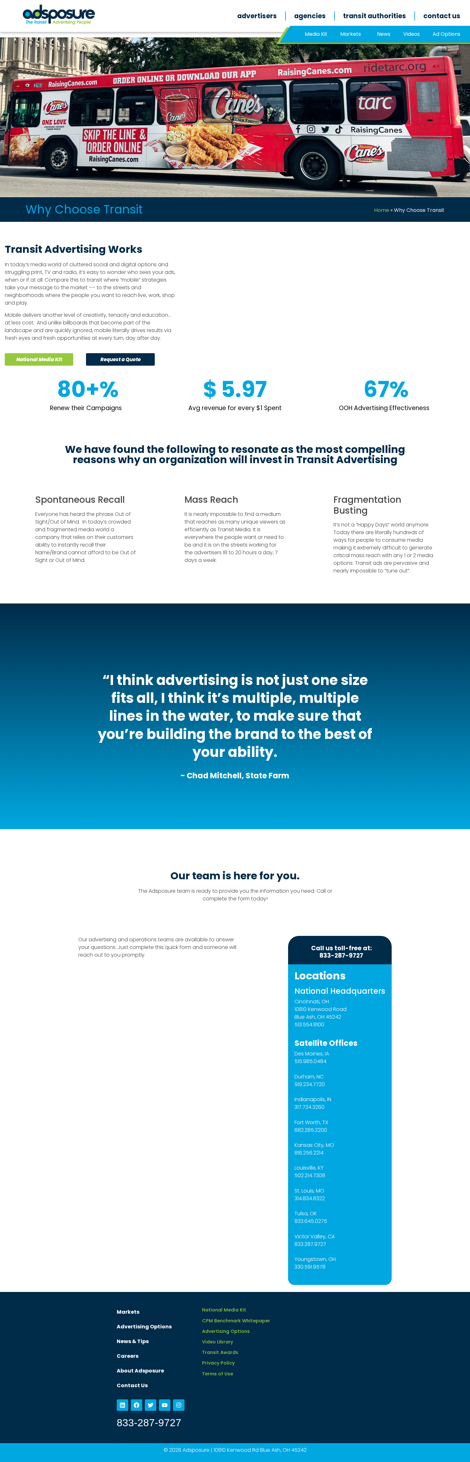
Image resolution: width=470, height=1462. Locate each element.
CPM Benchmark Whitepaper (236, 1321)
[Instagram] (178, 1405)
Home (381, 210)
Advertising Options (144, 1326)
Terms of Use (217, 1374)
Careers (127, 1356)
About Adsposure (140, 1370)
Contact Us (441, 15)
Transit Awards (220, 1352)
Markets (350, 34)
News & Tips (133, 1341)
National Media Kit (224, 1310)
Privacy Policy (218, 1363)
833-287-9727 (149, 1422)
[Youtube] (164, 1405)
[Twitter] (150, 1405)
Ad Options (446, 34)
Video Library (217, 1342)
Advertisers (257, 15)
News (383, 34)
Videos (411, 34)
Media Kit (316, 34)
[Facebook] (136, 1405)
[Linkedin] (122, 1405)
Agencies (310, 15)
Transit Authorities (374, 15)
